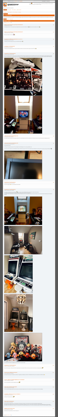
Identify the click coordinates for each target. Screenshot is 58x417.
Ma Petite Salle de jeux (13, 365)
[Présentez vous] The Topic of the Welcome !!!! (16, 24)
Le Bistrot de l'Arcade (7, 143)
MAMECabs (5, 408)
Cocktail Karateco (11, 401)
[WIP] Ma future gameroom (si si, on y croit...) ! (16, 39)
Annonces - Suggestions (7, 379)
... (9, 22)
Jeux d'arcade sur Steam (11, 408)
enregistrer (20, 1)
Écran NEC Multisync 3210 (14, 143)
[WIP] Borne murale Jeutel (13, 372)
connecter (15, 1)
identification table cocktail (13, 386)
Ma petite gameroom (13, 53)
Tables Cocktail (6, 386)
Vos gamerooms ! (6, 39)
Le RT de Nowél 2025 (12, 46)
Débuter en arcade (7, 24)
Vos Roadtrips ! (6, 46)
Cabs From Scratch (6, 372)
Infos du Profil (5, 13)
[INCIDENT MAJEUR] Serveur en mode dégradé (18, 379)
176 (10, 22)
